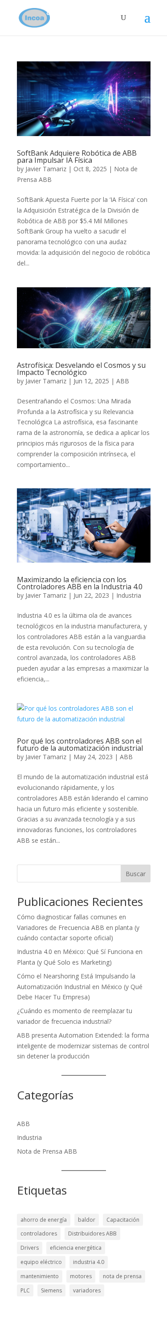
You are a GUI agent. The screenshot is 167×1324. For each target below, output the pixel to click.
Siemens (51, 1290)
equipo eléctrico (41, 1262)
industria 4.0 (88, 1262)
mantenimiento (39, 1276)
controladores (38, 1233)
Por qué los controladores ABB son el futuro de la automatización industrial (80, 744)
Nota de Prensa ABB (47, 1151)
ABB (122, 381)
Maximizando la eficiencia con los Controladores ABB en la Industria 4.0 (80, 583)
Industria (128, 595)
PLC (25, 1290)
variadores (87, 1290)
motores (81, 1276)
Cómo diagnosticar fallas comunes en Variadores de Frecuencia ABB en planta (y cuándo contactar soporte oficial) (78, 927)
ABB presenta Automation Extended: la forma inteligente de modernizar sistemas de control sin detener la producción (83, 1046)
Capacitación (122, 1219)
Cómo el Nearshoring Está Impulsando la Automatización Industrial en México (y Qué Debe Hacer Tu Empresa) (80, 987)
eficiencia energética (76, 1248)
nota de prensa (122, 1276)
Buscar (136, 873)
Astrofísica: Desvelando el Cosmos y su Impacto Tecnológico (81, 368)
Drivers (29, 1248)
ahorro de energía (43, 1219)
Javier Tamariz (45, 169)
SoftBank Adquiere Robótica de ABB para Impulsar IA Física (77, 156)
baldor (86, 1219)
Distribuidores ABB (92, 1233)
